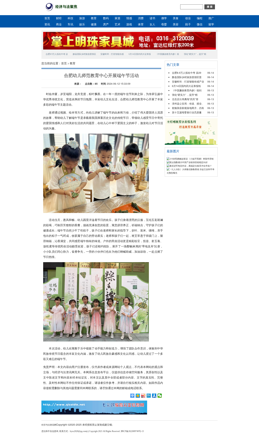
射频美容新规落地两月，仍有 (188, 108)
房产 (106, 24)
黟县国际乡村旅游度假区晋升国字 (84, 54)
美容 (175, 24)
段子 (188, 24)
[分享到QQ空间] (138, 396)
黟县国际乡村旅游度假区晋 (187, 77)
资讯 (47, 24)
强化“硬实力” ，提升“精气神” (195, 54)
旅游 (82, 18)
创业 (188, 18)
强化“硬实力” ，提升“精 (185, 94)
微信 (199, 24)
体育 (141, 24)
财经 (59, 18)
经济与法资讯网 (48, 424)
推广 (211, 18)
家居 (117, 18)
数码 (106, 18)
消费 (141, 18)
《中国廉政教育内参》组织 (187, 90)
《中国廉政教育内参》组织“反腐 (167, 54)
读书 (152, 18)
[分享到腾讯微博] (149, 396)
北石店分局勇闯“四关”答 (185, 99)
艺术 (117, 24)
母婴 (164, 24)
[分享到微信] (160, 396)
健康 (94, 24)
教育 (94, 18)
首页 (47, 18)
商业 (59, 24)
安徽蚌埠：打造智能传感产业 (188, 81)
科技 (70, 18)
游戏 (129, 24)
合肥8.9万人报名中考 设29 (186, 72)
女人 (152, 24)
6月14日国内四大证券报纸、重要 (140, 54)
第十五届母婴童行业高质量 (187, 112)
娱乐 (82, 24)
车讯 (70, 24)
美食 (175, 18)
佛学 (164, 18)
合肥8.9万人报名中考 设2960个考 (57, 54)
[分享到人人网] (154, 396)
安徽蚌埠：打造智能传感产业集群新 (112, 54)
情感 (129, 18)
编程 (199, 18)
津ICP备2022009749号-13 (132, 431)
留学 (211, 24)
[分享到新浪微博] (143, 396)
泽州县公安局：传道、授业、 (188, 103)
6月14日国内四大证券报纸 (186, 86)
